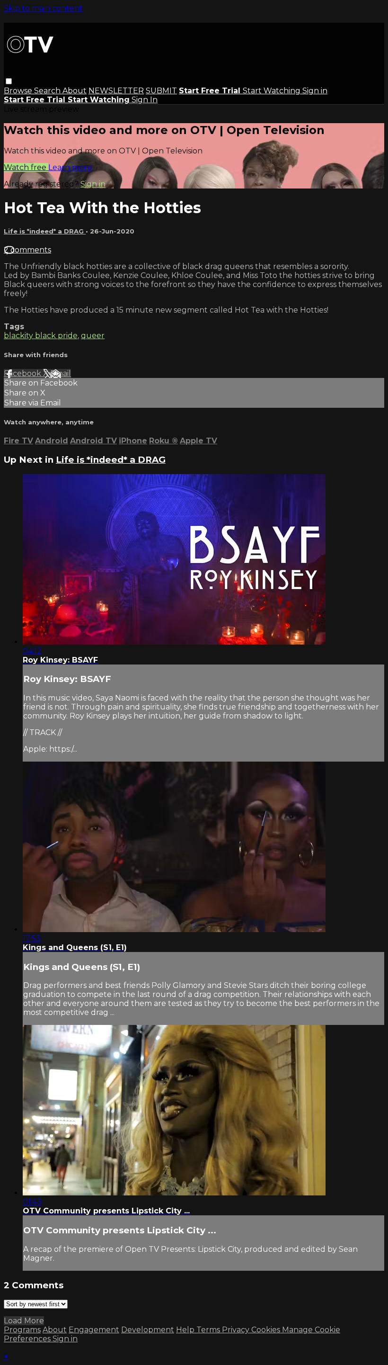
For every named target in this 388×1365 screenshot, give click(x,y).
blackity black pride (41, 335)
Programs (22, 1329)
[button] (9, 81)
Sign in (314, 90)
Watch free (26, 167)
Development (147, 1329)
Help (186, 1329)
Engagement (94, 1329)
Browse (19, 90)
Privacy (236, 1329)
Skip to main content (43, 8)
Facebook (23, 373)
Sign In (145, 99)
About (74, 90)
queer (93, 335)
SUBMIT (161, 90)
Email (60, 373)
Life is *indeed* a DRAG (45, 231)
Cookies (266, 1329)
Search (48, 90)
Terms (209, 1329)
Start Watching (272, 90)
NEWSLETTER (116, 90)
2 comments (27, 249)
